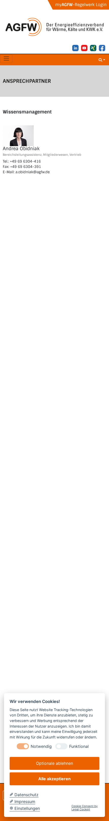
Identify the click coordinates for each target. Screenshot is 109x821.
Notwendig (41, 746)
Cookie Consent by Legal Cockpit (84, 808)
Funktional (79, 746)
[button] (102, 59)
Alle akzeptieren (54, 778)
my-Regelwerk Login (80, 4)
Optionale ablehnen (54, 763)
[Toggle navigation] (6, 58)
